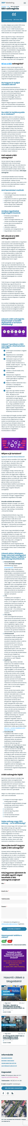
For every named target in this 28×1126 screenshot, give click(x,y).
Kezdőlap (3, 6)
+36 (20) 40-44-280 (16, 1080)
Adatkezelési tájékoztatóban (9, 924)
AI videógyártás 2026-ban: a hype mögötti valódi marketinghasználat (13, 1037)
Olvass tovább (7, 1012)
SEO (8, 6)
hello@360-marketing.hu (13, 1084)
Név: (3, 883)
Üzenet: (4, 906)
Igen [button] (4, 941)
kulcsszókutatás (8, 567)
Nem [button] (10, 941)
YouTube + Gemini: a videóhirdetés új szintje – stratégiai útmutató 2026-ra (13, 1006)
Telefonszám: (5, 899)
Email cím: (5, 891)
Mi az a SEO (6, 63)
